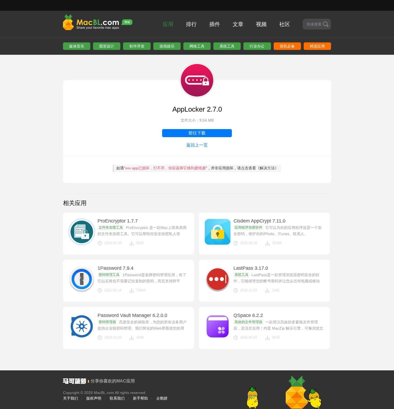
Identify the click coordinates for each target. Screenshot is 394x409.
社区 (284, 24)
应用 (168, 24)
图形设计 (106, 46)
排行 (191, 24)
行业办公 (257, 46)
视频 (261, 24)
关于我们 (70, 398)
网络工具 (197, 46)
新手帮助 (140, 398)
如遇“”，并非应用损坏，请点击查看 (197, 168)
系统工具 (227, 46)
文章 (238, 24)
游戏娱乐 (166, 46)
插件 (214, 24)
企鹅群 (162, 398)
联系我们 (117, 398)
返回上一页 (197, 145)
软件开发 (136, 46)
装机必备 (287, 46)
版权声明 (93, 398)
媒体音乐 (76, 46)
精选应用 (317, 46)
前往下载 (197, 133)
